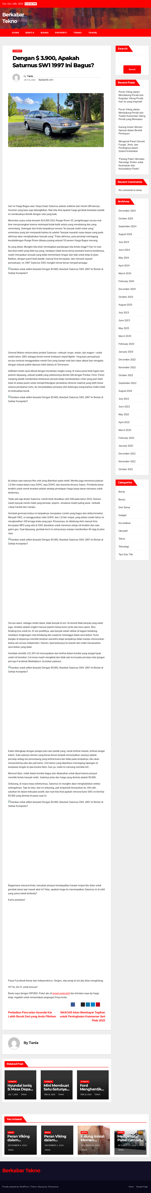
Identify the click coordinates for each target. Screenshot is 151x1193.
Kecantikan (125, 523)
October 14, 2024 (127, 1145)
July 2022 (124, 399)
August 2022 (125, 391)
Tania (30, 76)
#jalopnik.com (45, 79)
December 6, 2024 (17, 1145)
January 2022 (126, 446)
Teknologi (124, 546)
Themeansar (53, 1187)
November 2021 (127, 461)
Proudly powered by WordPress (16, 1187)
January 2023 (126, 352)
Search (123, 48)
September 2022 (127, 383)
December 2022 (127, 359)
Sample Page (142, 1187)
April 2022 (124, 422)
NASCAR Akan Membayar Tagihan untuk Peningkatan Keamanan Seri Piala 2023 (82, 1016)
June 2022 (124, 406)
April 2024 (124, 265)
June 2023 (124, 320)
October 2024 (126, 218)
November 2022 (127, 367)
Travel (92, 32)
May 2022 (124, 414)
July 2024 (124, 242)
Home (15, 32)
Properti (61, 32)
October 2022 (126, 375)
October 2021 (126, 469)
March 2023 (125, 336)
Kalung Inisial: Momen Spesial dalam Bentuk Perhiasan (130, 130)
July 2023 (124, 312)
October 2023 (126, 297)
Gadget (122, 515)
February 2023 (126, 344)
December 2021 (127, 453)
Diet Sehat (124, 507)
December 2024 (127, 210)
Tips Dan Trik (126, 554)
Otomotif (17, 51)
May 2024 (124, 257)
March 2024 (125, 273)
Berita (30, 32)
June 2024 (124, 250)
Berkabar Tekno (21, 1170)
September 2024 (127, 226)
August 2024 (125, 234)
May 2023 (124, 328)
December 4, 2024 (54, 1145)
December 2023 (127, 289)
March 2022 (125, 430)
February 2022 (126, 438)
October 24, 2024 (90, 1145)
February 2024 (126, 281)
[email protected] (61, 993)
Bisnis (45, 32)
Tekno (77, 32)
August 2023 (125, 304)
